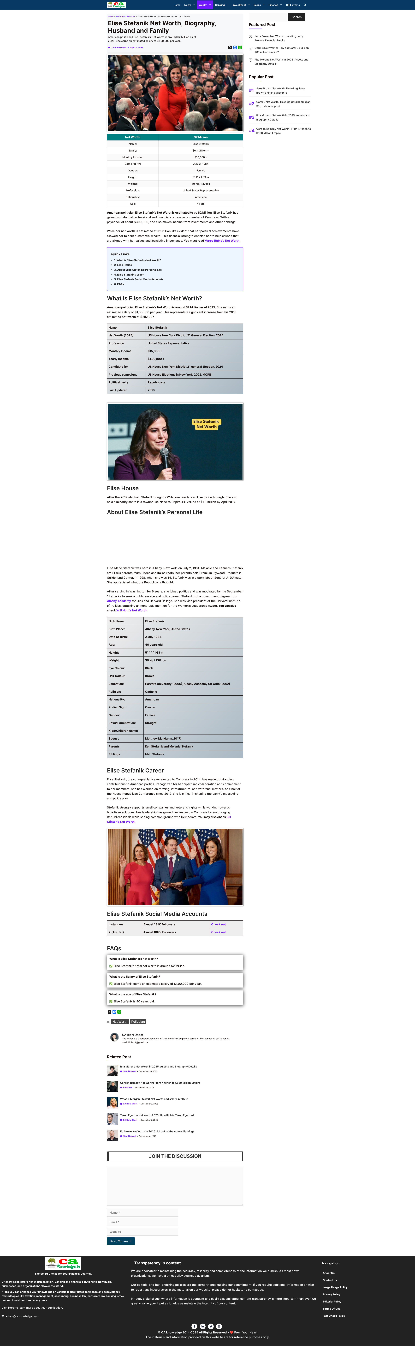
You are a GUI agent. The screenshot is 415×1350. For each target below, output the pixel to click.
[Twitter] (194, 1326)
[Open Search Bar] (305, 4)
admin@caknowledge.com (22, 1316)
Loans (257, 4)
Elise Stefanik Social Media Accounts (140, 279)
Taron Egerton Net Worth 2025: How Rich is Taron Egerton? (157, 1115)
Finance (273, 4)
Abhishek (127, 1087)
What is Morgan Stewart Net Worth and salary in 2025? (154, 1099)
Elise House (124, 264)
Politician (131, 16)
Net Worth (120, 16)
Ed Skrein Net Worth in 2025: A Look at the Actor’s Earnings (157, 1131)
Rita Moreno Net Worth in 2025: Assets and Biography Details (158, 1066)
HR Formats (293, 4)
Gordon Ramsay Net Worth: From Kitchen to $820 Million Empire (160, 1082)
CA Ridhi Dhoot (118, 47)
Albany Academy (119, 601)
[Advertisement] (175, 541)
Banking (220, 4)
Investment (239, 4)
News (187, 4)
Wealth (203, 4)
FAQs (120, 284)
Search (297, 17)
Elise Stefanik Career (130, 274)
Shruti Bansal (129, 1071)
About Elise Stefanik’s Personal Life (139, 269)
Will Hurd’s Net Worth (131, 610)
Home (177, 4)
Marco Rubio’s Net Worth (222, 240)
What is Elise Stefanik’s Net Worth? (139, 260)
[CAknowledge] (116, 5)
